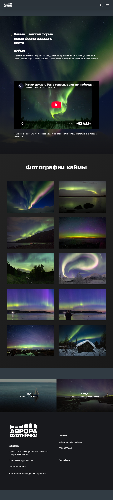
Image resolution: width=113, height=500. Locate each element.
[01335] (83, 305)
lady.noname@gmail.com (70, 442)
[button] (107, 5)
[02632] (31, 341)
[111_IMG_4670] (31, 197)
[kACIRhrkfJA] (83, 269)
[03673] (83, 341)
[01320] (31, 305)
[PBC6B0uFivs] (31, 233)
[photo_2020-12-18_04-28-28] (83, 197)
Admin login (64, 460)
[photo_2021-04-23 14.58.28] (83, 233)
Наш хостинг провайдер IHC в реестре (27, 473)
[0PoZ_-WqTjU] (31, 269)
